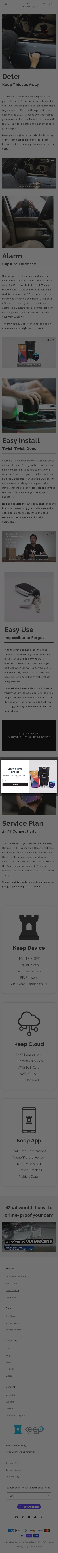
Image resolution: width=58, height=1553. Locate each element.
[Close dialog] (55, 761)
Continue (15, 784)
